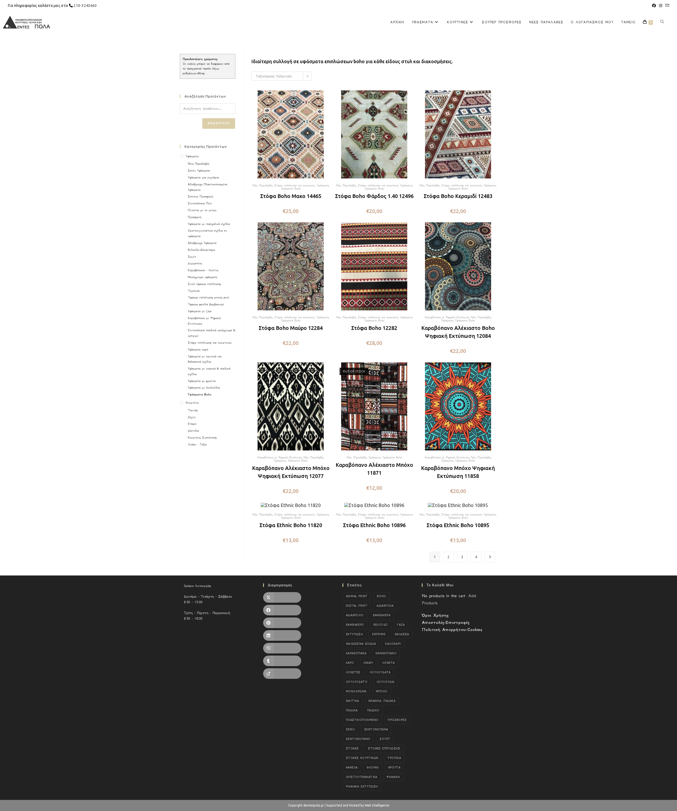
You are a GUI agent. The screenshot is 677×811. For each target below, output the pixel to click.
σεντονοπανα (376, 729)
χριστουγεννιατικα (361, 777)
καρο (350, 663)
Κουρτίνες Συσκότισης (202, 437)
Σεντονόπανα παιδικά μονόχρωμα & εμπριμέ (211, 333)
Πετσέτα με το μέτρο (202, 210)
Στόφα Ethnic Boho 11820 (290, 525)
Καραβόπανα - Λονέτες (203, 270)
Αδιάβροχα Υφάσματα (202, 243)
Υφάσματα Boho (291, 188)
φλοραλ (373, 767)
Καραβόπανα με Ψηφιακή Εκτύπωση (447, 317)
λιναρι (368, 663)
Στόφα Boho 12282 (374, 328)
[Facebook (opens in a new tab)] (654, 5)
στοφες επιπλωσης (384, 748)
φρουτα (394, 767)
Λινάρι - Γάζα (197, 444)
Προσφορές (194, 217)
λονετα (388, 663)
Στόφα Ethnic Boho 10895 (458, 525)
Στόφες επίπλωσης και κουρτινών (294, 185)
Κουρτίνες (192, 402)
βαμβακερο (355, 624)
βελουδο (380, 624)
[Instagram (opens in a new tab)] (660, 5)
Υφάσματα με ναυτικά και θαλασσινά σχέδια (205, 359)
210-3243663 (85, 5)
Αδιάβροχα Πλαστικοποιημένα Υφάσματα (207, 187)
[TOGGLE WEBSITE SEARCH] (662, 22)
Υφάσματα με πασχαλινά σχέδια (209, 224)
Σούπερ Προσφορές (200, 196)
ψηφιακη (393, 777)
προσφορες (397, 720)
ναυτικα (352, 701)
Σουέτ (192, 257)
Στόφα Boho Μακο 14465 (290, 196)
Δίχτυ (192, 417)
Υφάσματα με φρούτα (202, 381)
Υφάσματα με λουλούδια (204, 387)
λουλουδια (385, 682)
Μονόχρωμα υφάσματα (202, 277)
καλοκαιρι (393, 644)
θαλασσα (402, 634)
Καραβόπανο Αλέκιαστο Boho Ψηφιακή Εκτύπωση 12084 (458, 332)
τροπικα (394, 758)
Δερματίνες (195, 263)
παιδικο (373, 710)
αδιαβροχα (385, 605)
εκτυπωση (354, 634)
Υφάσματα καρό (198, 349)
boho (381, 596)
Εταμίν (192, 424)
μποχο (382, 691)
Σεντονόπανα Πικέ (200, 203)
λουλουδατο (356, 682)
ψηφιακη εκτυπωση (362, 786)
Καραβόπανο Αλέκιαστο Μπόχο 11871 (374, 469)
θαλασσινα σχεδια (361, 644)
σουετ (384, 739)
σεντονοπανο (358, 739)
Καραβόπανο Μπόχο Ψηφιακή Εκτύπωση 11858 (458, 472)
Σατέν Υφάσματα (199, 170)
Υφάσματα (323, 185)
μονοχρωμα (356, 691)
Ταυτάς (193, 410)
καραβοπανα (356, 653)
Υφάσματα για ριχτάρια (203, 177)
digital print (356, 605)
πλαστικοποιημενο (362, 720)
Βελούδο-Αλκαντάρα (201, 250)
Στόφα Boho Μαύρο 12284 (291, 328)
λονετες (353, 672)
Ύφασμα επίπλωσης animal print (208, 297)
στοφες (352, 748)
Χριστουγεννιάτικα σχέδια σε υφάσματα (207, 233)
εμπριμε (378, 634)
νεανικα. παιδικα (381, 701)
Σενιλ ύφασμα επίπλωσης (204, 284)
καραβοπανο (386, 653)
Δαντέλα (193, 430)
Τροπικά (193, 291)
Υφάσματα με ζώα (199, 311)
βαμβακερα (382, 615)
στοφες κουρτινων (362, 758)
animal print (357, 596)
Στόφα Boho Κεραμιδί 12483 (458, 196)
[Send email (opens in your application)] (666, 5)
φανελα (352, 767)
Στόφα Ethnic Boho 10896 (374, 525)
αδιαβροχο (355, 615)
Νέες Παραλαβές (262, 185)
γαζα (401, 624)
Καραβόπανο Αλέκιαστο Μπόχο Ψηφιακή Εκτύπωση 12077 (291, 472)
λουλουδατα (380, 672)
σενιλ (350, 729)
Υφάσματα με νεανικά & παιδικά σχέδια (209, 371)
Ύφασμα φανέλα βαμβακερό (206, 304)
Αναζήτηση (219, 123)
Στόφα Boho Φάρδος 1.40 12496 (374, 196)
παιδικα (352, 710)
